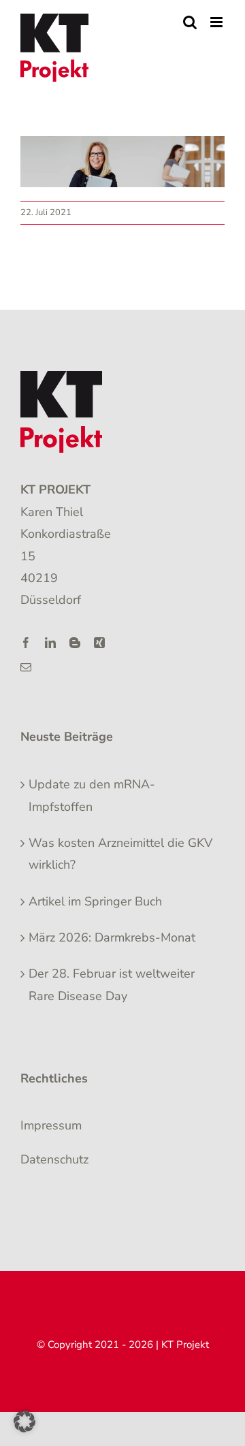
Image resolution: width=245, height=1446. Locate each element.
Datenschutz (54, 1159)
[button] (24, 1421)
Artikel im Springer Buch (95, 901)
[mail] (25, 667)
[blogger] (74, 642)
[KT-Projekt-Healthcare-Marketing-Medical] (61, 377)
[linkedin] (50, 642)
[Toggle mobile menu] (217, 22)
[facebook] (25, 642)
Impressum (51, 1125)
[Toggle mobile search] (190, 22)
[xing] (99, 642)
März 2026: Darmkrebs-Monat (112, 937)
